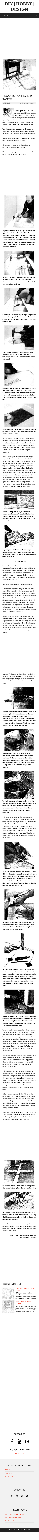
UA (19, 1453)
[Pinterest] (27, 1441)
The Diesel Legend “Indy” (13, 1517)
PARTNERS (8, 1473)
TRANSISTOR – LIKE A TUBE (24, 1289)
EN (16, 1453)
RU (23, 1453)
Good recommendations (29, 103)
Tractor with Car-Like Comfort (14, 1514)
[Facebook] (12, 1441)
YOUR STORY (9, 1476)
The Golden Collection (12, 1521)
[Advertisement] (19, 37)
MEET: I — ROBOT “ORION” (23, 1302)
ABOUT (7, 1470)
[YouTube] (19, 1441)
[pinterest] (22, 1496)
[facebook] (12, 1496)
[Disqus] (19, 1345)
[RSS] (27, 1496)
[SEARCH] (36, 15)
